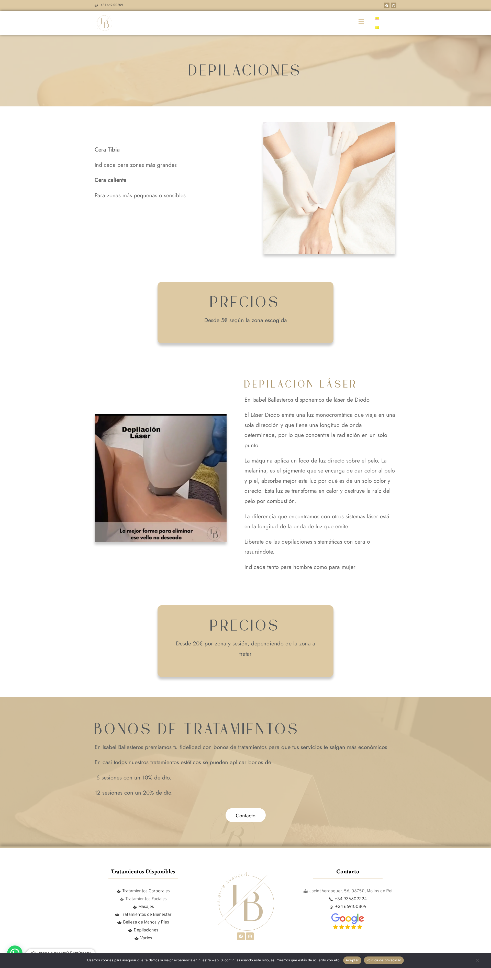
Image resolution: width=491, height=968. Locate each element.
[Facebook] (386, 5)
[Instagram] (393, 5)
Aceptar (352, 960)
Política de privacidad (383, 960)
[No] (477, 962)
